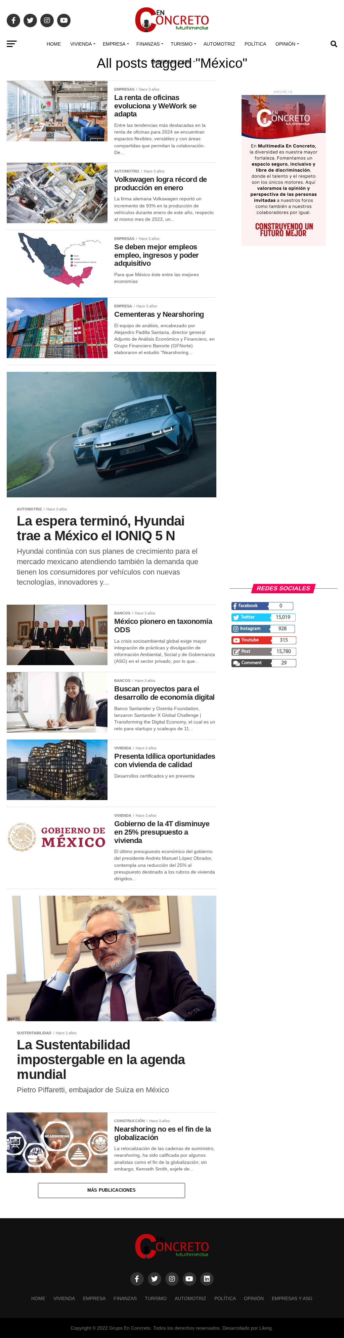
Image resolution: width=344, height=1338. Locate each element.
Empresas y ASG (171, 61)
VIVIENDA (81, 44)
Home (54, 44)
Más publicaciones (111, 1190)
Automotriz (219, 44)
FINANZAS (148, 44)
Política (255, 44)
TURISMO (181, 44)
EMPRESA (114, 44)
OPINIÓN (285, 44)
